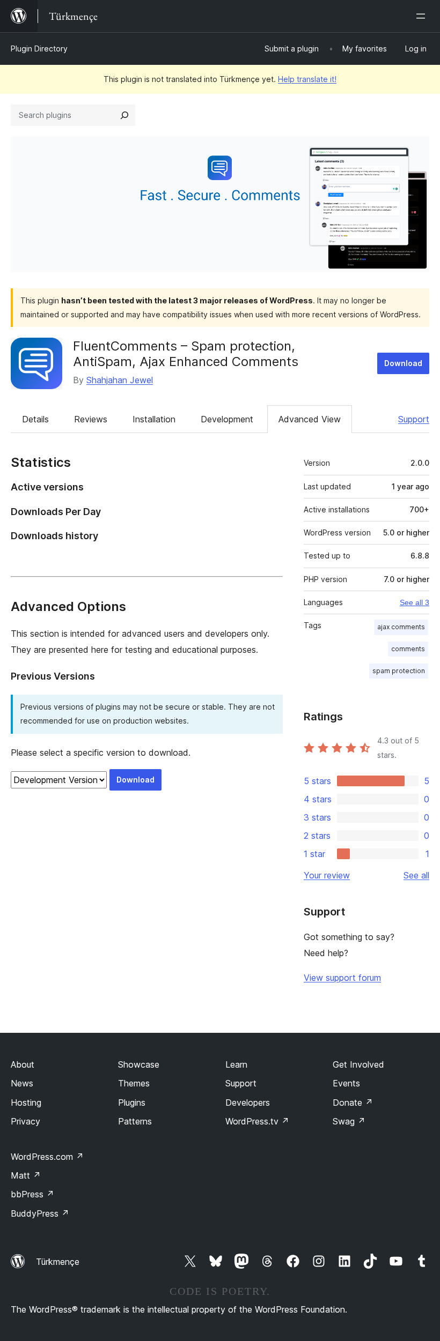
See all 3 (414, 602)
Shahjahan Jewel (119, 380)
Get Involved (358, 1064)
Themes (134, 1083)
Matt (26, 1175)
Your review (327, 875)
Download (403, 363)
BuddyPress (40, 1213)
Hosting (26, 1102)
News (22, 1083)
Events (346, 1083)
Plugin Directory (39, 48)
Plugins (131, 1102)
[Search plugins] (124, 115)
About (22, 1064)
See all (416, 875)
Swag (349, 1121)
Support (413, 419)
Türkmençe (57, 1261)
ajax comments (401, 627)
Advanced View (309, 419)
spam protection (398, 671)
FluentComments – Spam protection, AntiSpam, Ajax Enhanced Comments (185, 353)
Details (35, 419)
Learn (236, 1064)
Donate (353, 1102)
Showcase (138, 1064)
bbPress (32, 1194)
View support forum (342, 977)
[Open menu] (423, 16)
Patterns (135, 1121)
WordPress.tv (257, 1121)
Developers (247, 1102)
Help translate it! (307, 79)
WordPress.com (47, 1156)
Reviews (90, 419)
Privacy (25, 1121)
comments (408, 649)
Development (227, 419)
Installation (154, 419)
